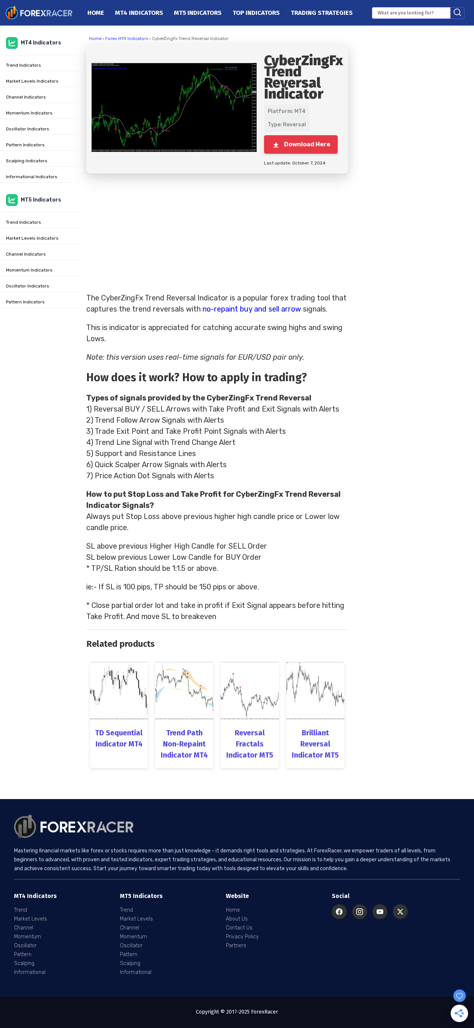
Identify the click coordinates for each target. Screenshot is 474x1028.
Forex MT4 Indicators (126, 38)
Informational (30, 972)
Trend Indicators (23, 65)
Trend (20, 910)
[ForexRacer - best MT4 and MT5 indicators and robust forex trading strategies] (39, 13)
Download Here (307, 144)
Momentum (27, 937)
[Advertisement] (217, 233)
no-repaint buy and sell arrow (252, 309)
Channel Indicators (26, 97)
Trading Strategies (322, 13)
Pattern (22, 954)
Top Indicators (256, 13)
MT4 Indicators (139, 13)
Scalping (24, 963)
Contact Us (239, 928)
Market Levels (30, 919)
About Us (237, 919)
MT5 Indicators (197, 13)
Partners (236, 945)
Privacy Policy (242, 937)
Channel (23, 928)
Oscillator (25, 945)
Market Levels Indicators (32, 81)
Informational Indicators (31, 176)
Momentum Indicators (29, 113)
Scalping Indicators (26, 160)
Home (95, 13)
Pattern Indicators (25, 144)
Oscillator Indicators (27, 129)
